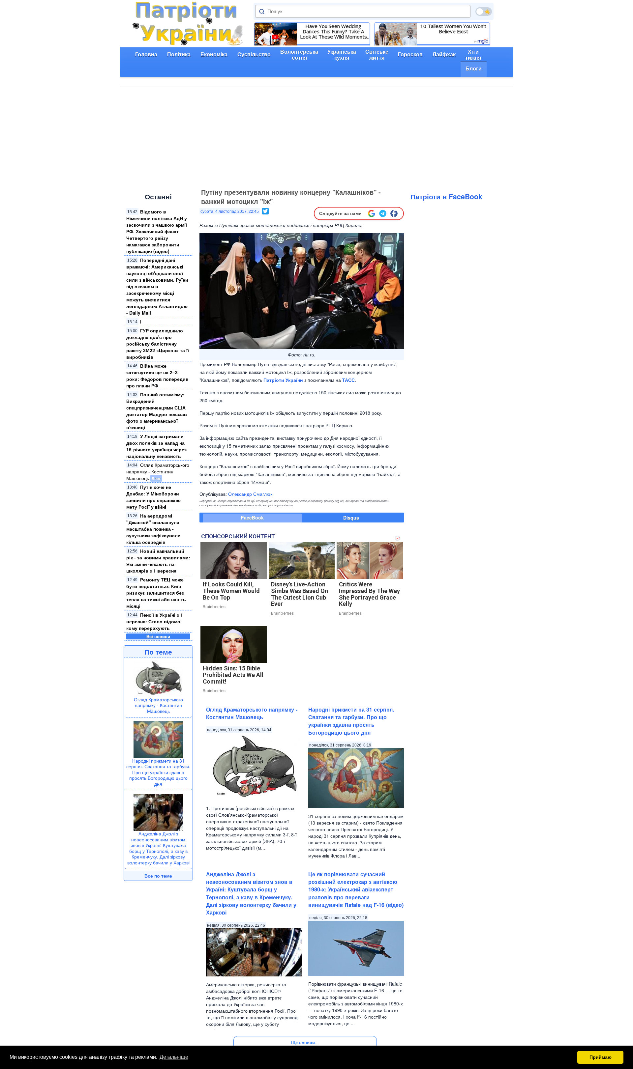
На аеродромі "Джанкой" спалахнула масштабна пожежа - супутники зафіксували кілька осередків (153, 528)
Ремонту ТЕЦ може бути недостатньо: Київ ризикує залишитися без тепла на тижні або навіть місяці (156, 592)
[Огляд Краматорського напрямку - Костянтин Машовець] (158, 677)
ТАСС (348, 380)
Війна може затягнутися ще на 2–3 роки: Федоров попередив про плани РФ (157, 375)
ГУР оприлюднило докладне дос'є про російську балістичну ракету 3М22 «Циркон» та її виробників (157, 343)
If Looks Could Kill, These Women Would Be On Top (231, 591)
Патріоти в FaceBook (446, 196)
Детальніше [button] (174, 1057)
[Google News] (371, 213)
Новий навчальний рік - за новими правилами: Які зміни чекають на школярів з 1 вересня (158, 561)
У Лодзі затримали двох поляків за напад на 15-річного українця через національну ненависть (156, 446)
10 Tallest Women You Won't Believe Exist (453, 28)
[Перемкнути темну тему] (483, 11)
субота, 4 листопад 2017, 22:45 (229, 211)
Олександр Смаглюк (250, 494)
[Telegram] (382, 213)
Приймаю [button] (600, 1057)
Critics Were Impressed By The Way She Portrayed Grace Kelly (369, 594)
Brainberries (214, 606)
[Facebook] (394, 213)
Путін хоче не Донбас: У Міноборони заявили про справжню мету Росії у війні (153, 497)
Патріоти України (283, 380)
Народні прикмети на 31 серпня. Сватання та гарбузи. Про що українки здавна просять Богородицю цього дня (158, 772)
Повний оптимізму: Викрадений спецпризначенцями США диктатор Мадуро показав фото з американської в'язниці (156, 411)
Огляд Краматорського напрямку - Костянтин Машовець (157, 471)
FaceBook (252, 517)
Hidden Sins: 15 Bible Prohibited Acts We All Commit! (233, 675)
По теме (158, 652)
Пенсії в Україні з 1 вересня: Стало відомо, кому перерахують (154, 621)
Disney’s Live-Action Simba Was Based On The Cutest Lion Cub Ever (299, 594)
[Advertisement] (316, 136)
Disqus (351, 517)
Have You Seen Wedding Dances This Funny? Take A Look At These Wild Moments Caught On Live (333, 31)
